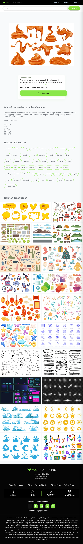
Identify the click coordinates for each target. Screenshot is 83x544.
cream (41, 167)
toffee (44, 161)
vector (15, 155)
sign (7, 155)
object (71, 149)
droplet (74, 174)
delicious (69, 180)
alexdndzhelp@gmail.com (38, 511)
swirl (43, 180)
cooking (8, 174)
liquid (23, 167)
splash (48, 174)
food (69, 161)
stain (8, 180)
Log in (56, 2)
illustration (25, 155)
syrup (57, 174)
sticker (52, 149)
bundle (59, 155)
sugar (40, 174)
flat (26, 149)
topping (65, 167)
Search (74, 8)
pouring (31, 167)
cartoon (33, 149)
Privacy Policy (56, 485)
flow (15, 167)
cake (60, 180)
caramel (8, 149)
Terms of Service (41, 485)
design (8, 161)
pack (51, 155)
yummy (51, 180)
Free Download (43, 93)
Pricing (66, 2)
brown (52, 161)
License (48, 85)
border (65, 174)
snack (17, 174)
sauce (49, 167)
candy (36, 161)
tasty (57, 167)
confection (26, 180)
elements (62, 149)
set (34, 155)
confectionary (10, 186)
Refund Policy (69, 485)
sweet (8, 167)
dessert (61, 161)
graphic (43, 149)
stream (16, 180)
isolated (17, 161)
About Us (12, 485)
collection (42, 155)
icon (67, 155)
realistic (27, 161)
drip (25, 174)
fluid (36, 180)
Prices (30, 485)
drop (32, 174)
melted (18, 149)
